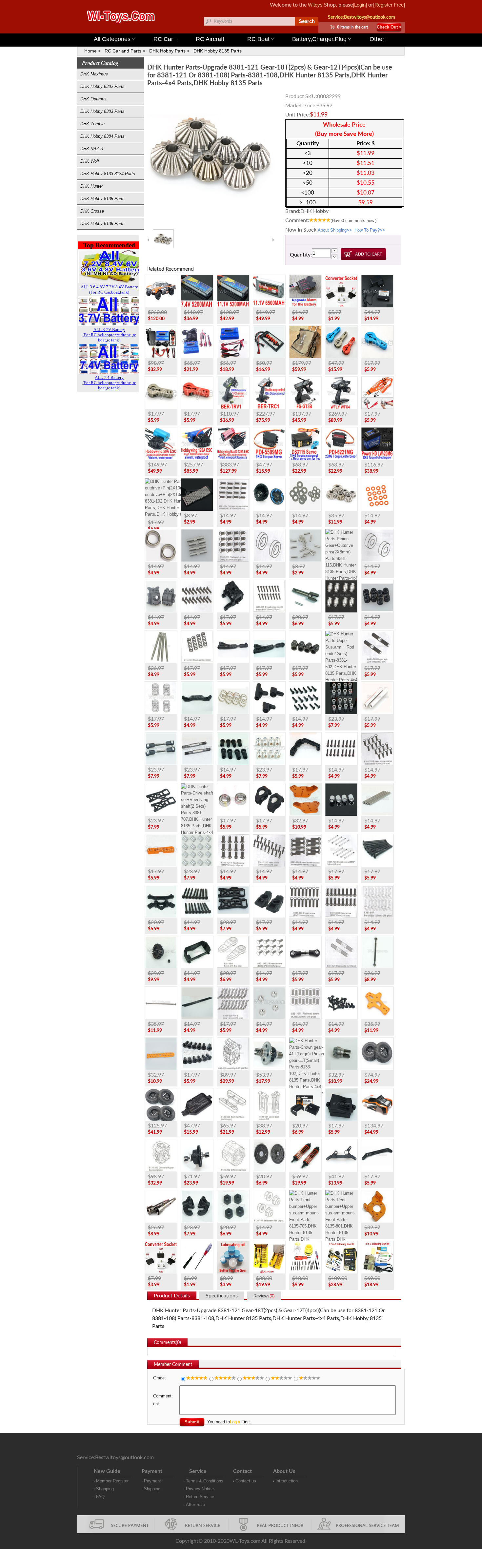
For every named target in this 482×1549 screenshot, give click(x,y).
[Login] (360, 5)
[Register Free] (389, 5)
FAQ (100, 1496)
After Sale (195, 1504)
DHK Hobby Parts (167, 50)
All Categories (112, 39)
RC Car (163, 39)
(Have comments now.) (353, 220)
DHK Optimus (93, 98)
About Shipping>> (335, 230)
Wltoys (315, 5)
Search (307, 21)
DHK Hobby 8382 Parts (102, 86)
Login (235, 1421)
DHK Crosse (92, 211)
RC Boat (258, 39)
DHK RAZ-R (91, 148)
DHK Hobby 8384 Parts (102, 136)
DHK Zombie (92, 123)
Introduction (286, 1480)
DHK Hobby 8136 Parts (102, 223)
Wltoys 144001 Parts (250, 29)
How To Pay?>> (369, 230)
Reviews (263, 1295)
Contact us (245, 1480)
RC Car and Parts (123, 50)
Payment (152, 1480)
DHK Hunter (91, 186)
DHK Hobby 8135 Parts (217, 50)
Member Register (112, 1480)
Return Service (200, 1496)
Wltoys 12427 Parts (280, 29)
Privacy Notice (200, 1488)
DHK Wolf (89, 161)
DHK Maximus (94, 74)
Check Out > (389, 27)
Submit (192, 1421)
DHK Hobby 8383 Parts (102, 111)
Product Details (172, 1295)
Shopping (105, 1488)
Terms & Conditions (204, 1480)
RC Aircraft (210, 39)
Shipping (152, 1488)
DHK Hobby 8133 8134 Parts (107, 173)
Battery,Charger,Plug (319, 39)
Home (90, 50)
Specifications (222, 1295)
